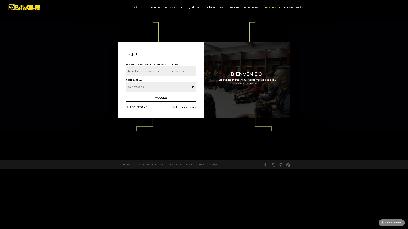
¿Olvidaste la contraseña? (184, 106)
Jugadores (192, 7)
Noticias (234, 7)
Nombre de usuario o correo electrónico (154, 64)
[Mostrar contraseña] (193, 87)
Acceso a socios (293, 7)
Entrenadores (269, 7)
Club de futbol (152, 7)
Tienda (222, 7)
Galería (210, 7)
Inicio (137, 7)
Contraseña (134, 80)
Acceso (161, 98)
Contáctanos (250, 7)
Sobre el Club (172, 7)
